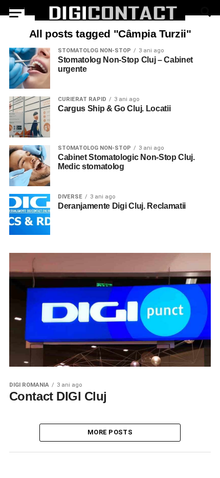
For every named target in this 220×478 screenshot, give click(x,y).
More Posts (110, 432)
